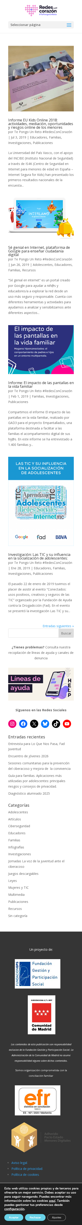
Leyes (12, 880)
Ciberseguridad (19, 826)
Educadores (38, 137)
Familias (55, 137)
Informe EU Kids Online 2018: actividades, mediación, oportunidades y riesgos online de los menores (40, 124)
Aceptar (14, 1217)
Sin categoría (17, 916)
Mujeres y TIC (18, 887)
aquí (52, 1201)
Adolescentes (43, 264)
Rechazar (35, 1217)
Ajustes (56, 1217)
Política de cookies (25, 1174)
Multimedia (16, 894)
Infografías (16, 847)
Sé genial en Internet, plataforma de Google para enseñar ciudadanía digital (39, 251)
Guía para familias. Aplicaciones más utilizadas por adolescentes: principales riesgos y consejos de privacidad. (36, 781)
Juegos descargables (23, 873)
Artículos (14, 819)
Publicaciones (43, 143)
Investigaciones (19, 143)
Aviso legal (19, 1163)
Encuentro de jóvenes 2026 (28, 756)
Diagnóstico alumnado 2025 (29, 793)
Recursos (29, 270)
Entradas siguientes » (58, 626)
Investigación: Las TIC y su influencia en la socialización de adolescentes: (39, 556)
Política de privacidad (26, 1168)
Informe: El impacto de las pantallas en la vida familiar (41, 384)
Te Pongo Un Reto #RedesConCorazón (43, 132)
